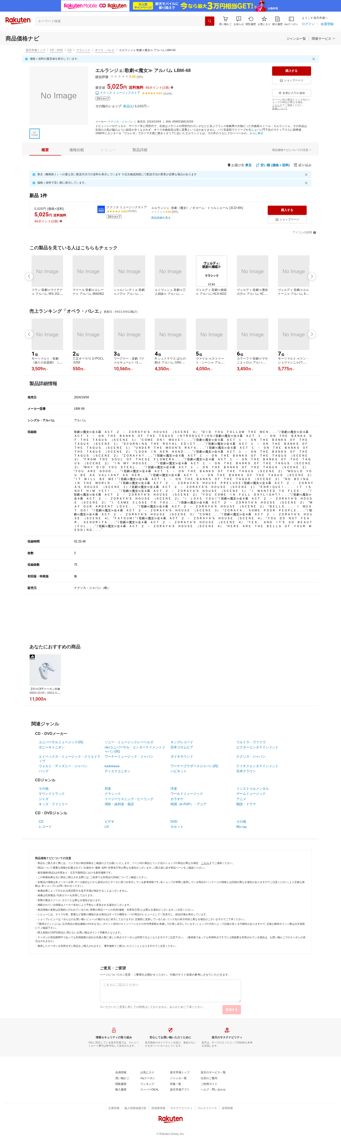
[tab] (45, 150)
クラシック (83, 50)
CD (70, 50)
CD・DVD (56, 50)
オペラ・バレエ (104, 50)
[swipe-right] (311, 276)
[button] (239, 21)
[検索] (209, 21)
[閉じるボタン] (314, 59)
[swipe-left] (29, 276)
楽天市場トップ (35, 50)
